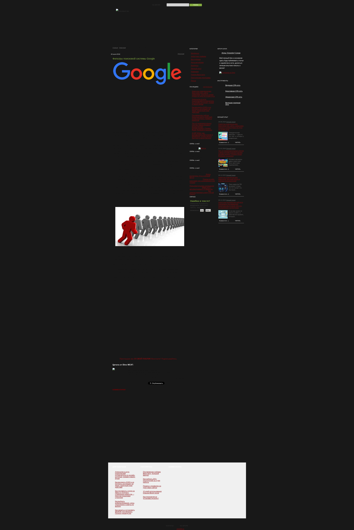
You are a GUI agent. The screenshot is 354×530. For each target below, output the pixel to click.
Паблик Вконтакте (198, 75)
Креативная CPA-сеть (234, 91)
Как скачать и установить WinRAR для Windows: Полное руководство (125, 511)
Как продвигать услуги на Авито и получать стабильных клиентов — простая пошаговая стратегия (125, 494)
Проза (193, 81)
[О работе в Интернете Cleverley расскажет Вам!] (122, 11)
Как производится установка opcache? (151, 497)
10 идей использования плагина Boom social (152, 492)
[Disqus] (148, 427)
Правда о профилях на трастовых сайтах (152, 487)
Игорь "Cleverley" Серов (231, 53)
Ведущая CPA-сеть (232, 85)
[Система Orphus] (201, 212)
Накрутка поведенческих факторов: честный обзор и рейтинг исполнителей (229, 179)
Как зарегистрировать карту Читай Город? (202, 192)
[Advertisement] (148, 108)
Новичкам (122, 47)
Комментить (224, 142)
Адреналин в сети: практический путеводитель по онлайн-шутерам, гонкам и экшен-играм (203, 101)
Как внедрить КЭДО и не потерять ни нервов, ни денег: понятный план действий (201, 109)
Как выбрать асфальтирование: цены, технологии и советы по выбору (125, 503)
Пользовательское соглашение (202, 186)
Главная (115, 47)
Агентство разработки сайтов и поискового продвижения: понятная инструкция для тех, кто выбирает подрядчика (230, 205)
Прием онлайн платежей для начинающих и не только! (202, 181)
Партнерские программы (201, 78)
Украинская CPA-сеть (233, 97)
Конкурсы (194, 66)
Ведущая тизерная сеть (232, 103)
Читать (237, 142)
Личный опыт (196, 69)
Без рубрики (196, 59)
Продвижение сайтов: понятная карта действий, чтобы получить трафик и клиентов (202, 117)
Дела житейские (197, 63)
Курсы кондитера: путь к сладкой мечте (200, 176)
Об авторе (156, 5)
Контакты (170, 526)
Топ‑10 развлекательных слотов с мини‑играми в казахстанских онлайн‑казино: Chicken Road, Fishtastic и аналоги (202, 126)
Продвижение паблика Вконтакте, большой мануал (152, 473)
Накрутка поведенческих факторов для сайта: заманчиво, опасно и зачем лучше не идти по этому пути (203, 93)
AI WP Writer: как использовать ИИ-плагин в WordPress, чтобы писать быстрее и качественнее (202, 135)
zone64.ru (180, 529)
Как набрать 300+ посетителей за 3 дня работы (151, 480)
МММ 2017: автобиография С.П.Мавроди (201, 188)
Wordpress (195, 53)
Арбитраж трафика (198, 56)
